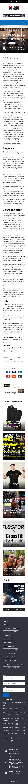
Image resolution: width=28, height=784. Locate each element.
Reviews (20, 738)
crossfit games (9, 657)
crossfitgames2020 (8, 359)
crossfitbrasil (8, 642)
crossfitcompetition (10, 653)
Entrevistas (8, 730)
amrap (7, 628)
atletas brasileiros (10, 632)
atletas (16, 628)
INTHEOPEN (18, 664)
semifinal (20, 727)
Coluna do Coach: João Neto (8, 704)
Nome (4, 675)
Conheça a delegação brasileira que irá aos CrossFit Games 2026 (13, 512)
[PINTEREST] (8, 376)
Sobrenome (6, 681)
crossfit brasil (9, 646)
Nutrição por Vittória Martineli (8, 713)
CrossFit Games (11, 30)
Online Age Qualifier (20, 724)
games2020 (6, 361)
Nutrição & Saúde (20, 709)
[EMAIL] (20, 376)
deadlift (7, 664)
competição (8, 635)
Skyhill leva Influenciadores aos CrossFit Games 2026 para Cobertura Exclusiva (13, 570)
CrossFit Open (18, 30)
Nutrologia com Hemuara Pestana (20, 714)
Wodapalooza (8, 738)
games (16, 359)
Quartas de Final (8, 727)
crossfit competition (10, 650)
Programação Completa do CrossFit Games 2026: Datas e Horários (13, 454)
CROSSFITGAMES (10, 660)
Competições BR (8, 734)
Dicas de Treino (6, 32)
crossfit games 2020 (15, 357)
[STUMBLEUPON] (14, 376)
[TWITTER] (14, 372)
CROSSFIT (6, 357)
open (7, 668)
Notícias (12, 32)
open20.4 (14, 361)
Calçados (8, 741)
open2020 (21, 361)
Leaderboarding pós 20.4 (10, 392)
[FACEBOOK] (8, 372)
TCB (20, 733)
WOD (16, 668)
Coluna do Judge (20, 702)
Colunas (5, 30)
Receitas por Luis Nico (8, 719)
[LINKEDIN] (20, 372)
